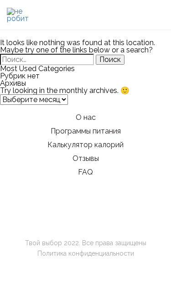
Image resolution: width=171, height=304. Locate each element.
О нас (86, 117)
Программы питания (86, 131)
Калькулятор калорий (85, 144)
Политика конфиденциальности (85, 253)
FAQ (85, 172)
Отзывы (86, 158)
